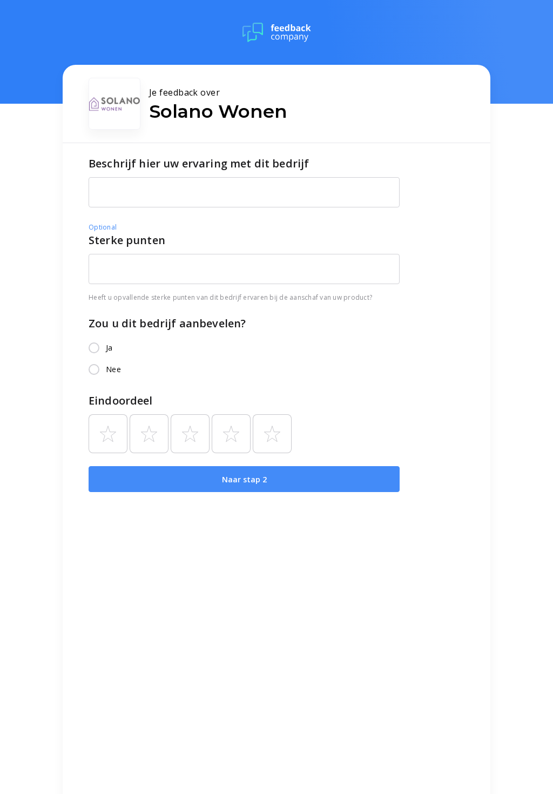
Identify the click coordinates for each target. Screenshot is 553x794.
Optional (103, 227)
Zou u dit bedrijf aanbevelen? (167, 323)
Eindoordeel (121, 400)
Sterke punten (127, 240)
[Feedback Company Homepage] (276, 32)
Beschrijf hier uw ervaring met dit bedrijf (199, 163)
